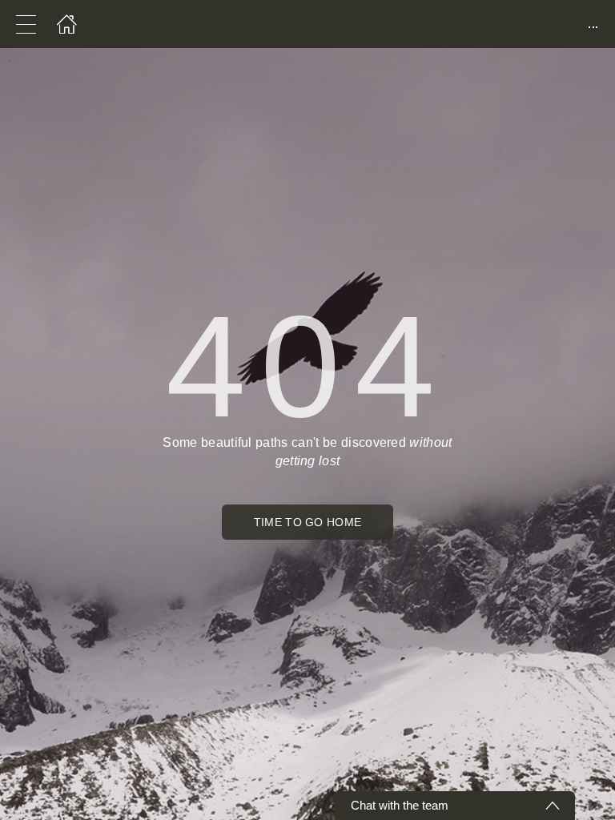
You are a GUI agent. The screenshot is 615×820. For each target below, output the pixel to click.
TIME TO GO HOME (308, 522)
